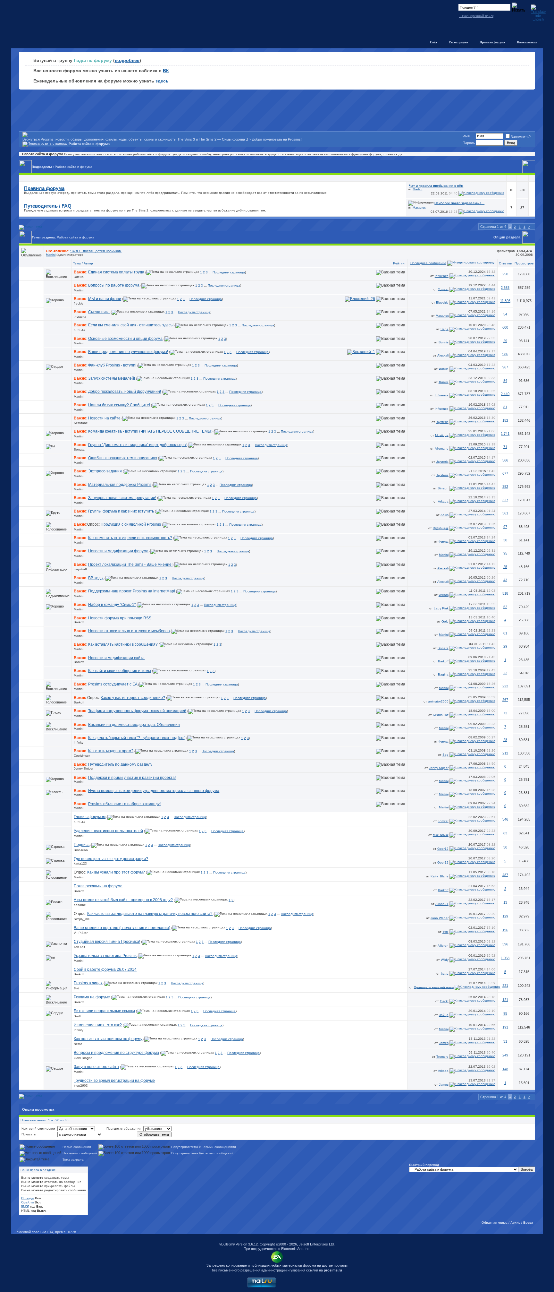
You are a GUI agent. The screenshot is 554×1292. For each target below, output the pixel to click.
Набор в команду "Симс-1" (112, 604)
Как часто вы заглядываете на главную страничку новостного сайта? (150, 913)
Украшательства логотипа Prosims (105, 955)
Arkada (443, 501)
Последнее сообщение (428, 263)
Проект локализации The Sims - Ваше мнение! (130, 564)
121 (505, 1000)
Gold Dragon (83, 1058)
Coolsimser (82, 755)
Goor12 (443, 848)
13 (505, 902)
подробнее (127, 60)
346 (505, 819)
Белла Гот (441, 714)
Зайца (444, 1015)
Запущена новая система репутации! (122, 497)
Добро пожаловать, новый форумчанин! (124, 391)
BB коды (27, 1198)
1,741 (505, 433)
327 (505, 500)
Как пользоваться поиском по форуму (108, 1039)
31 (505, 1041)
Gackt (444, 1001)
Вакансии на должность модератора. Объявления (134, 724)
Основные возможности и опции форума (125, 338)
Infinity (78, 742)
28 (505, 740)
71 (505, 447)
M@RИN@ (441, 835)
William (444, 595)
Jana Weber (440, 917)
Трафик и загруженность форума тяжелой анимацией (137, 711)
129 (505, 916)
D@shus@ (441, 528)
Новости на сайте (104, 418)
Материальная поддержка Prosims (119, 484)
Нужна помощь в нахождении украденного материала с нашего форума (153, 790)
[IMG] (25, 1206)
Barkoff (79, 622)
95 (505, 553)
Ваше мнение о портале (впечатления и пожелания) (122, 928)
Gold (445, 621)
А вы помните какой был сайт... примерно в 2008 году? (123, 900)
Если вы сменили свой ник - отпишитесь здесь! (130, 325)
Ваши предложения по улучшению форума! (128, 351)
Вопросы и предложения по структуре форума (116, 1052)
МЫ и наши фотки (104, 299)
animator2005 (438, 701)
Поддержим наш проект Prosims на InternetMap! (131, 591)
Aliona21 (442, 904)
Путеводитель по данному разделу (120, 764)
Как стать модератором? (110, 751)
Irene (445, 973)
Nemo (78, 1044)
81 (505, 407)
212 (505, 753)
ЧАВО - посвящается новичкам (96, 251)
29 (505, 341)
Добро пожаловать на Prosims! (277, 139)
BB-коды (96, 578)
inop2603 (81, 1085)
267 (505, 700)
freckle (78, 303)
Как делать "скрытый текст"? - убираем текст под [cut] (136, 738)
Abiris (445, 514)
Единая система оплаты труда (116, 272)
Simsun (443, 488)
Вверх (528, 1222)
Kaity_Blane (440, 876)
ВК (166, 70)
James (444, 1043)
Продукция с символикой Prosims (131, 524)
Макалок (419, 207)
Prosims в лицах (88, 983)
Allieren (443, 945)
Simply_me (82, 919)
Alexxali (443, 355)
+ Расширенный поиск (476, 16)
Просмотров (524, 263)
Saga (445, 329)
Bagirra (443, 674)
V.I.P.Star (81, 933)
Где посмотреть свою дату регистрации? (111, 859)
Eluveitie (442, 302)
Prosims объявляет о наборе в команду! (124, 804)
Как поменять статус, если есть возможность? (130, 538)
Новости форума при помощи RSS (119, 618)
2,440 (505, 394)
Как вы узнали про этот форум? (116, 872)
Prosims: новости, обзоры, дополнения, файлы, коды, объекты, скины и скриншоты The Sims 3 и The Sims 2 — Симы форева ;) (144, 139)
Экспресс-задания (105, 471)
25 (505, 567)
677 (505, 473)
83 (505, 833)
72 (505, 713)
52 (505, 607)
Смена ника (99, 312)
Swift (77, 1016)
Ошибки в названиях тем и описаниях (122, 458)
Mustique (442, 435)
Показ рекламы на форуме (98, 886)
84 (505, 381)
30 (505, 540)
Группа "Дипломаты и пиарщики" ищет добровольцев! (137, 445)
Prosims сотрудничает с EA (112, 684)
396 (505, 944)
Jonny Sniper (83, 768)
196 (505, 930)
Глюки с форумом (89, 816)
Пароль (469, 143)
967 (505, 367)
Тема (77, 263)
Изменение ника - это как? (98, 1025)
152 (505, 420)
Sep (445, 754)
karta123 (80, 863)
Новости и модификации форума (118, 551)
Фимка (444, 368)
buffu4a (79, 330)
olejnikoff (80, 569)
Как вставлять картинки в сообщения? (123, 644)
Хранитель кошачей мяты (434, 987)
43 (505, 580)
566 (505, 460)
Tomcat (443, 289)
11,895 (505, 301)
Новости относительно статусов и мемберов (129, 631)
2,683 (505, 287)
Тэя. (445, 932)
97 (505, 527)
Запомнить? (521, 137)
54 (505, 314)
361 (505, 513)
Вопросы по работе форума (113, 285)
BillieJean (81, 850)
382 (505, 486)
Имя (466, 136)
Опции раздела (506, 237)
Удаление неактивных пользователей (108, 831)
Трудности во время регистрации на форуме (114, 1080)
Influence (442, 276)
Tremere (442, 1056)
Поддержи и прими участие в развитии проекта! (132, 777)
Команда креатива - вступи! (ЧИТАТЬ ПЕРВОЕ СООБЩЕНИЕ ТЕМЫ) (150, 431)
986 (505, 354)
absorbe (80, 905)
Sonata (79, 449)
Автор (88, 263)
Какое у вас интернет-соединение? (133, 697)
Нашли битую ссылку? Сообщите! (119, 405)
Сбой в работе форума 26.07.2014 (105, 969)
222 (505, 686)
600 (505, 327)
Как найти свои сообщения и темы (119, 670)
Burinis (444, 342)
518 (505, 593)
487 (505, 875)
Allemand (442, 448)
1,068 (505, 958)
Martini (417, 189)
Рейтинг (399, 263)
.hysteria (80, 316)
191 (505, 1027)
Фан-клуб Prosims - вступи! (112, 365)
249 (505, 1055)
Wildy (445, 959)
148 (505, 1069)
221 (505, 985)
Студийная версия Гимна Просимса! (107, 941)
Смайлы (27, 1202)
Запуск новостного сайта (96, 1066)
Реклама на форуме (92, 997)
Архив (515, 1222)
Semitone (81, 423)
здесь (162, 80)
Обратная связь (495, 1222)
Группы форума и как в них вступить (121, 511)
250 (505, 274)
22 (505, 673)
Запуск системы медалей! (111, 378)
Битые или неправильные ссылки (104, 1011)
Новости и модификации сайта (116, 658)
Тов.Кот (79, 947)
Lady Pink (441, 608)
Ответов (505, 263)
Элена (79, 277)
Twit (76, 988)
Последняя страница (229, 272)
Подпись (81, 844)
